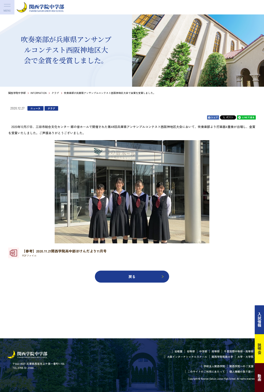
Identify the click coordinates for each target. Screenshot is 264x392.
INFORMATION (39, 93)
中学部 (203, 351)
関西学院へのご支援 (241, 366)
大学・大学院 (245, 357)
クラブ (55, 93)
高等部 (216, 351)
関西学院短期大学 (222, 357)
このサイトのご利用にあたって (206, 371)
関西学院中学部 (17, 93)
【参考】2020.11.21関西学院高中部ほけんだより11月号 (64, 253)
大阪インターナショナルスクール (187, 357)
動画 (259, 377)
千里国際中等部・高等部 (238, 351)
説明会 (259, 348)
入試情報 (259, 319)
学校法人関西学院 (214, 366)
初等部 (191, 351)
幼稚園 (178, 351)
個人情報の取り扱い (241, 371)
